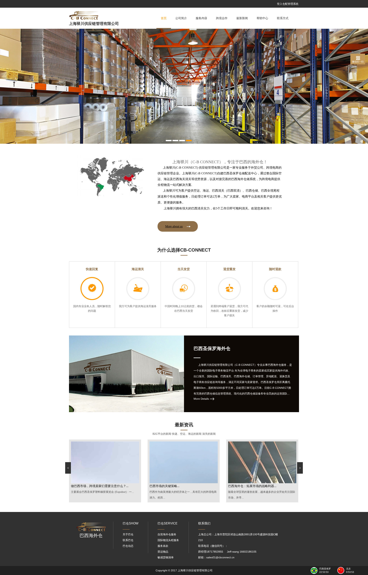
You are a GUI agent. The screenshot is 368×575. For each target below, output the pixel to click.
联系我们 (204, 523)
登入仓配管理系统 (287, 3)
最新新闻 (242, 18)
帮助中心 (262, 18)
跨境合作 (222, 18)
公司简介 (181, 18)
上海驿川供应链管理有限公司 (94, 23)
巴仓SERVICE (167, 523)
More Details (201, 398)
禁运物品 (163, 551)
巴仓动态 (128, 545)
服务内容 (201, 18)
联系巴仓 (128, 540)
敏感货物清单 (166, 557)
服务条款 (163, 545)
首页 (164, 18)
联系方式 (282, 18)
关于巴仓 (128, 534)
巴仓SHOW (130, 523)
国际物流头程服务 (168, 540)
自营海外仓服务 (167, 534)
